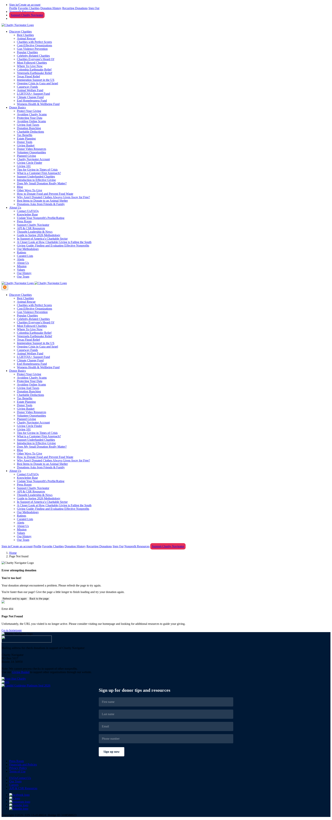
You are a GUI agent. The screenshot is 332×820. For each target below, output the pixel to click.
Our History (24, 273)
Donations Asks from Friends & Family (41, 204)
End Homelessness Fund (32, 100)
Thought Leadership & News (34, 231)
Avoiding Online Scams (31, 121)
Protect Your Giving (29, 111)
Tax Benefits (24, 135)
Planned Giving (26, 155)
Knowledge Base (27, 214)
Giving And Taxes (28, 124)
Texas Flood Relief (28, 76)
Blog (20, 186)
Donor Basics (17, 107)
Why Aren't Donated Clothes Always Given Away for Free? (53, 197)
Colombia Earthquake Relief (34, 69)
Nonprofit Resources (21, 11)
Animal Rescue (26, 38)
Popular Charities (27, 52)
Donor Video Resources (31, 149)
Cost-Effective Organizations (34, 45)
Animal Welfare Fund (30, 90)
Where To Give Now (30, 66)
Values (21, 269)
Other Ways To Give (29, 190)
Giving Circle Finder (29, 162)
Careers (13, 784)
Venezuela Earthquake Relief (34, 73)
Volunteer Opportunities (31, 152)
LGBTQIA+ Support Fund (33, 93)
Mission (22, 266)
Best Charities (25, 35)
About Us (15, 207)
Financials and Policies (23, 764)
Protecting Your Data (29, 117)
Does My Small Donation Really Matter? (42, 183)
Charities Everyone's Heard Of (35, 59)
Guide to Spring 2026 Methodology (38, 235)
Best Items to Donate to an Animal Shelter (42, 200)
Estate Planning (26, 138)
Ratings (21, 252)
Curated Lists (25, 255)
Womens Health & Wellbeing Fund (38, 104)
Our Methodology (28, 249)
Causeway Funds (27, 86)
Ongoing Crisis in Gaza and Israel (37, 83)
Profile (13, 8)
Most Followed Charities (32, 62)
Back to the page (39, 598)
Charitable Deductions (30, 131)
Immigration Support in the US (35, 79)
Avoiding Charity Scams (32, 114)
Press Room (24, 221)
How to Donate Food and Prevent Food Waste (45, 193)
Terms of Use (17, 771)
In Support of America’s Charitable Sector (42, 238)
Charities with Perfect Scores (34, 42)
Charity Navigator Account (33, 159)
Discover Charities (20, 31)
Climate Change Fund (30, 97)
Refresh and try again (15, 598)
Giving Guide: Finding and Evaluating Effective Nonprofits (53, 245)
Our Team (23, 276)
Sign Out (93, 8)
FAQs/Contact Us (20, 778)
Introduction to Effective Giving (36, 180)
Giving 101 (24, 166)
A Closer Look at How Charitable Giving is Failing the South (54, 242)
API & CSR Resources (31, 228)
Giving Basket (25, 145)
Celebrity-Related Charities (33, 55)
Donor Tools (24, 142)
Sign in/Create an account (24, 4)
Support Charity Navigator (27, 15)
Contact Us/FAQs (28, 211)
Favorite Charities (29, 8)
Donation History (50, 8)
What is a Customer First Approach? (39, 173)
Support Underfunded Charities (36, 176)
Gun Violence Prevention (32, 48)
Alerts (20, 259)
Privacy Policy (18, 768)
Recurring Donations (75, 8)
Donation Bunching (29, 128)
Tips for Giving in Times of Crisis (37, 169)
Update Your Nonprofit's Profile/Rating (40, 218)
